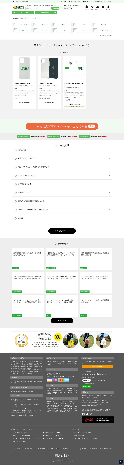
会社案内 (84, 448)
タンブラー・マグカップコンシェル (21, 435)
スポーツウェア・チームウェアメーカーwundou (85, 438)
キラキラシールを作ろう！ (19, 441)
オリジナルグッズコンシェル (20, 18)
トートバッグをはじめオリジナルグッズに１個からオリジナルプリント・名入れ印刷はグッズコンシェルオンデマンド (40, 448)
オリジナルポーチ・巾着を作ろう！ (53, 435)
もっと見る (62, 320)
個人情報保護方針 (93, 448)
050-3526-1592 (66, 8)
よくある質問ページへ (62, 231)
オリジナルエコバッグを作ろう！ (21, 432)
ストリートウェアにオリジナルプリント (54, 438)
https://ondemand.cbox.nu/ (89, 405)
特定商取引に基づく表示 (106, 448)
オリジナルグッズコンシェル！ (52, 432)
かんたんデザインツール (17, 399)
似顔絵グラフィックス (78, 435)
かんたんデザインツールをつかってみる (62, 126)
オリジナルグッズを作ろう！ (22, 1)
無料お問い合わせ (97, 366)
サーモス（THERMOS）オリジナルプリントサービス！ (26, 438)
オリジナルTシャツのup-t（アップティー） (83, 432)
